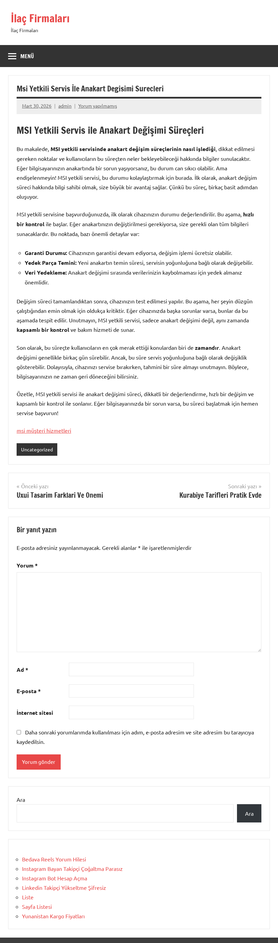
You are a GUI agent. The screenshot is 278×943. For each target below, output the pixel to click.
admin (65, 106)
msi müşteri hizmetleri (44, 430)
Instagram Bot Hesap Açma (54, 878)
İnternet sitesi (35, 712)
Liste (28, 897)
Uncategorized (37, 449)
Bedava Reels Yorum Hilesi (54, 859)
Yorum (27, 565)
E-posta (29, 690)
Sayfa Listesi (37, 906)
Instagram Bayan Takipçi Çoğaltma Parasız (72, 868)
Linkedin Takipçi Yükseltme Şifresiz (64, 887)
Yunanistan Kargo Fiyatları (53, 916)
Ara (21, 799)
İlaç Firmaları (40, 18)
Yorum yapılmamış (97, 106)
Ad (22, 669)
